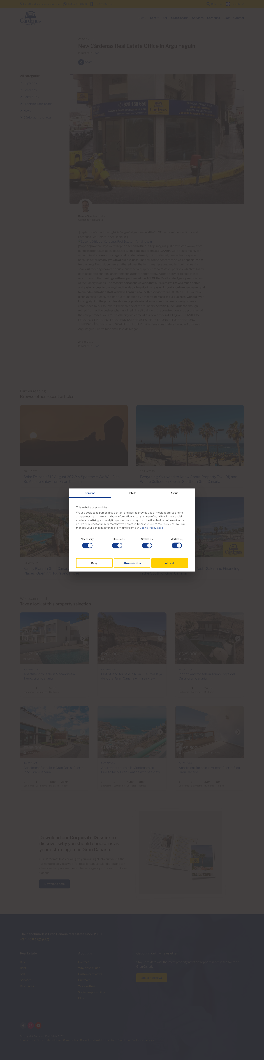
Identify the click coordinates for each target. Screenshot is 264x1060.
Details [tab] (132, 492)
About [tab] (174, 492)
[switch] (117, 545)
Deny (94, 563)
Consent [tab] (90, 492)
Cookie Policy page (151, 527)
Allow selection (132, 563)
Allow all (169, 563)
